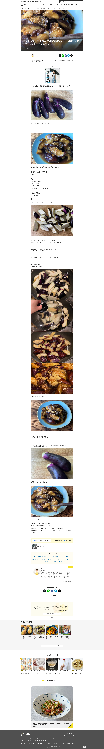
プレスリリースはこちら (30, 743)
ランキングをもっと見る (53, 680)
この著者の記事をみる (67, 581)
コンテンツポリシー (47, 743)
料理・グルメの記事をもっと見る (52, 646)
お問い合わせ (23, 743)
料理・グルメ (64, 4)
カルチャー (81, 4)
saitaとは (43, 740)
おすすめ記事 (37, 743)
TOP (22, 8)
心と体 (75, 4)
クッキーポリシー (63, 743)
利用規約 (41, 743)
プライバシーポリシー (55, 743)
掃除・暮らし (57, 4)
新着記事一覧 (37, 740)
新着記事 (43, 4)
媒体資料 (72, 743)
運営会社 (68, 743)
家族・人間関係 (49, 4)
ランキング (37, 4)
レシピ (34, 598)
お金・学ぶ (70, 4)
